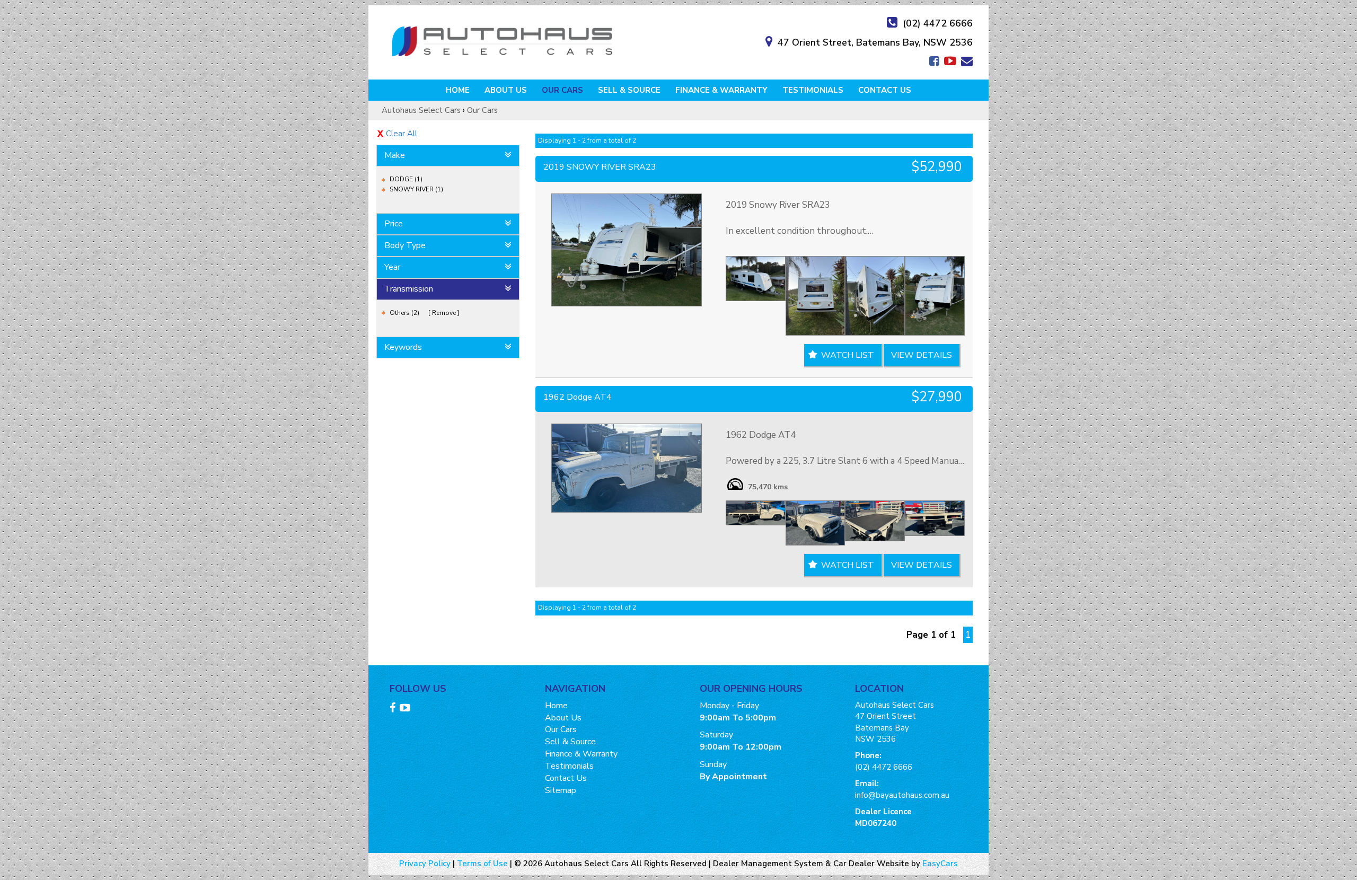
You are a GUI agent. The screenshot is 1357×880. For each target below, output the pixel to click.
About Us (505, 90)
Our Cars (562, 90)
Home (458, 90)
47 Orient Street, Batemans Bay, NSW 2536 (875, 42)
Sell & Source (629, 90)
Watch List (847, 355)
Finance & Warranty (721, 90)
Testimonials (812, 90)
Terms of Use (483, 863)
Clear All (401, 133)
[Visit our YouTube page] (406, 710)
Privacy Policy (426, 863)
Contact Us (884, 90)
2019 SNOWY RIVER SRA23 (599, 167)
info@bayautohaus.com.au (902, 795)
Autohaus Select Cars (421, 110)
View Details (921, 355)
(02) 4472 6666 (938, 23)
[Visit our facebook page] (394, 710)
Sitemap (560, 790)
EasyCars (940, 863)
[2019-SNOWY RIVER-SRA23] (626, 249)
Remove (444, 313)
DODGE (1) (406, 179)
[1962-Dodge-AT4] (626, 468)
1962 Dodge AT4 (577, 397)
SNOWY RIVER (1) (416, 189)
